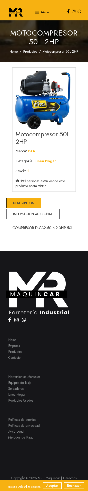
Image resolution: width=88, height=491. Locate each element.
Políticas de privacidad (24, 425)
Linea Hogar (16, 394)
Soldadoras (16, 388)
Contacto (14, 357)
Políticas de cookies (22, 419)
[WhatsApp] (24, 320)
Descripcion (23, 203)
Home (13, 51)
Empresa (14, 345)
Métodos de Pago (21, 437)
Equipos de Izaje (20, 382)
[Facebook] (10, 320)
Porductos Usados (20, 400)
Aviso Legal (16, 431)
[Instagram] (17, 320)
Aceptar (52, 485)
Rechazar (74, 485)
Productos (30, 51)
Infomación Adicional (33, 214)
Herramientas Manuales (24, 376)
